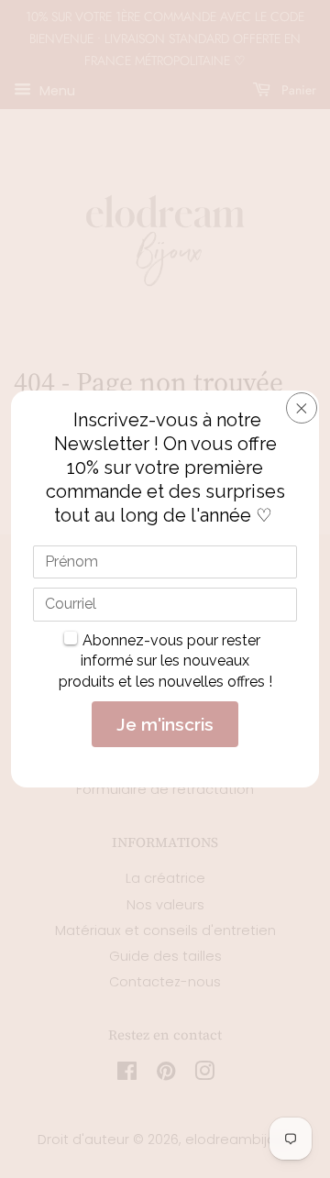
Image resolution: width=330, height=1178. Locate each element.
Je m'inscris (165, 724)
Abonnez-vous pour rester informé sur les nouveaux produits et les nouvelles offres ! (165, 661)
